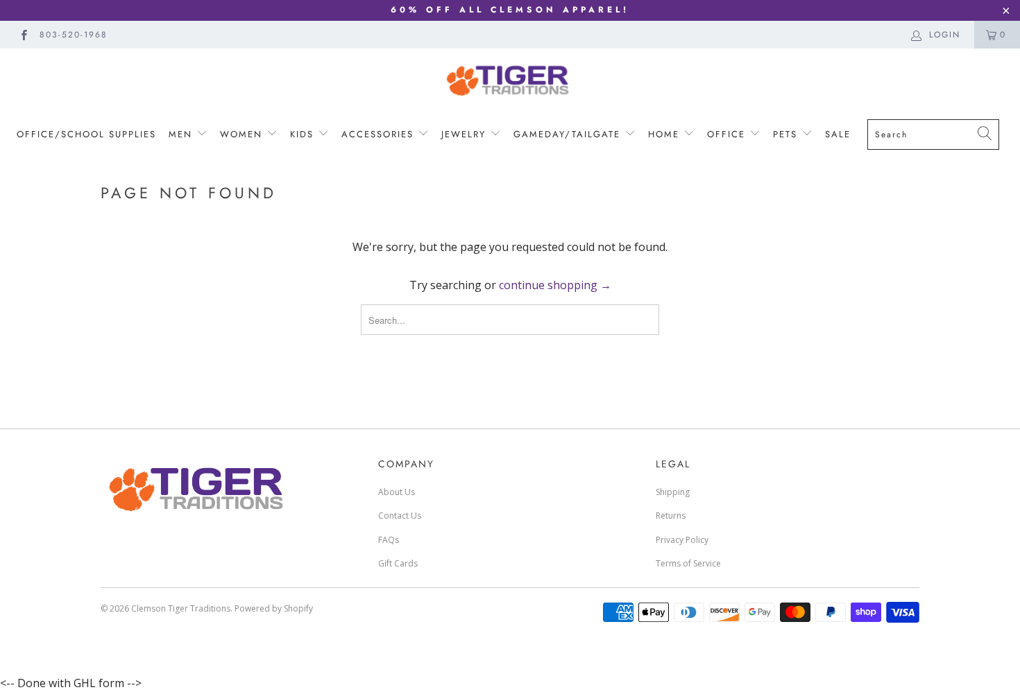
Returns (671, 515)
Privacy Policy (682, 540)
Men (182, 134)
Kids (302, 134)
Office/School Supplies (86, 134)
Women (243, 134)
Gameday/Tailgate (568, 134)
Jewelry (465, 134)
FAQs (388, 540)
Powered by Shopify (274, 608)
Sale (838, 134)
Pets (787, 134)
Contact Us (399, 515)
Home (665, 134)
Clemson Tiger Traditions (180, 608)
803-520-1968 (74, 34)
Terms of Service (688, 563)
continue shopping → (555, 285)
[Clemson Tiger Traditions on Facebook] (23, 34)
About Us (396, 492)
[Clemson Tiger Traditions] (510, 80)
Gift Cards (398, 563)
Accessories (377, 134)
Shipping (673, 492)
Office (728, 134)
